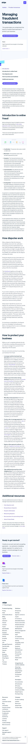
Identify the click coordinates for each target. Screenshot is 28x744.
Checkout (4, 620)
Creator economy (19, 638)
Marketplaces (18, 628)
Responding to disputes (10, 508)
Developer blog (19, 694)
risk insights (7, 434)
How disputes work (7, 74)
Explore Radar (6, 573)
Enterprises (18, 610)
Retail (16, 659)
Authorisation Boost (7, 614)
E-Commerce (18, 618)
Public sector (18, 657)
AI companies (18, 636)
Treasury (4, 664)
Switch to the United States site (10, 740)
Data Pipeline (5, 628)
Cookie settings (6, 722)
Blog (3, 703)
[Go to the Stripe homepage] (4, 603)
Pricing (4, 610)
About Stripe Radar (9, 519)
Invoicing (4, 638)
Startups (17, 612)
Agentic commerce (20, 614)
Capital (4, 618)
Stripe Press (18, 705)
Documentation (19, 682)
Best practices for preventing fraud (13, 516)
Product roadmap (19, 699)
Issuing (4, 640)
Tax (3, 660)
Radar (3, 652)
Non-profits (18, 652)
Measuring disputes (9, 513)
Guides (4, 7)
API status (17, 686)
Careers (17, 701)
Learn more (5, 48)
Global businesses (19, 624)
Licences (4, 718)
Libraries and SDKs (19, 690)
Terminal (4, 662)
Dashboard (7, 271)
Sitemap (4, 720)
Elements (4, 630)
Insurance (17, 646)
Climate (4, 622)
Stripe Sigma (5, 658)
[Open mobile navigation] (24, 2)
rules (22, 421)
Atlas (3, 612)
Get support (5, 730)
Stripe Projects (19, 692)
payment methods (15, 446)
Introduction (5, 68)
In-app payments (19, 626)
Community (5, 705)
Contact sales (15, 556)
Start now (6, 556)
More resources (6, 724)
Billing (3, 616)
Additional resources (7, 79)
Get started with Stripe (9, 35)
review (7, 428)
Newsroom (18, 703)
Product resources (14, 7)
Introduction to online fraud (9, 71)
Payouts (4, 650)
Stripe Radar (12, 364)
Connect (4, 624)
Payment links (5, 646)
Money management (20, 630)
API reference (18, 684)
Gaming (17, 640)
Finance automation (20, 622)
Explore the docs (6, 590)
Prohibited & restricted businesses (5, 714)
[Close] (25, 737)
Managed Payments (7, 644)
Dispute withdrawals (9, 510)
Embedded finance (20, 620)
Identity (4, 636)
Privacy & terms (6, 711)
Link (3, 642)
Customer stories (6, 701)
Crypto (4, 626)
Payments (4, 648)
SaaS (16, 634)
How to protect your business (10, 76)
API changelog (18, 688)
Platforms (17, 632)
